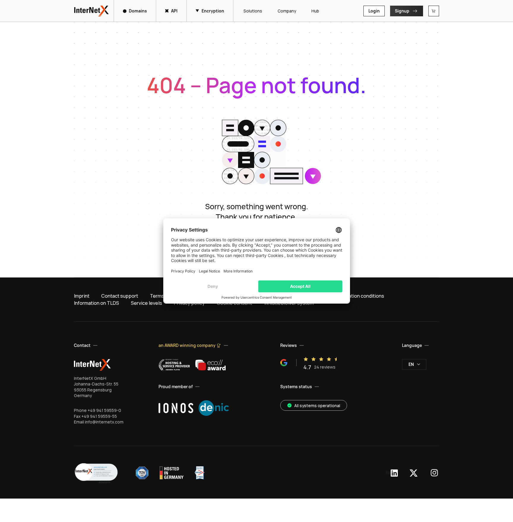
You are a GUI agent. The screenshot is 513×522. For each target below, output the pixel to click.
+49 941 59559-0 (104, 410)
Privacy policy (189, 303)
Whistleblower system (289, 303)
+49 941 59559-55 (99, 416)
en (411, 364)
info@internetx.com (104, 422)
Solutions (252, 11)
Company (287, 11)
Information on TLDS (96, 303)
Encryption (213, 11)
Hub (315, 11)
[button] (96, 472)
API (174, 11)
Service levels (146, 303)
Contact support (119, 296)
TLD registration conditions (354, 296)
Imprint (81, 296)
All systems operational (317, 405)
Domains (138, 11)
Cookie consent (234, 303)
